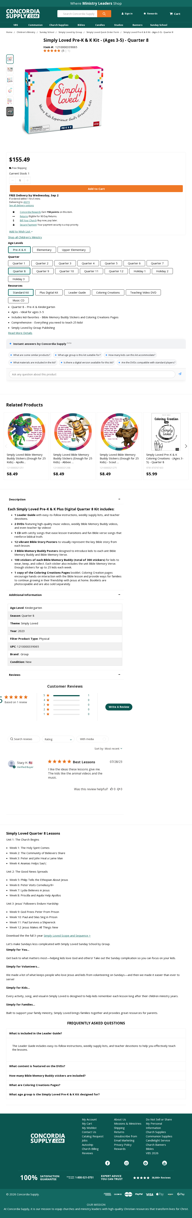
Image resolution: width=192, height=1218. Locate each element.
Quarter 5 (111, 263)
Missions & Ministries (127, 1123)
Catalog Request (93, 1136)
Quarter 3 (65, 263)
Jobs (85, 1140)
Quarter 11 (91, 271)
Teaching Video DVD (143, 292)
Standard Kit (21, 292)
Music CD (18, 300)
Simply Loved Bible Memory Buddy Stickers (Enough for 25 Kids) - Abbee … (72, 458)
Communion (35, 25)
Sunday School (158, 25)
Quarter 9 (42, 271)
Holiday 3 (19, 279)
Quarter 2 (42, 263)
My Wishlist (89, 1128)
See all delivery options (21, 205)
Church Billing (90, 1149)
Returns (119, 1132)
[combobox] (58, 739)
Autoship (87, 1144)
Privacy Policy (123, 1144)
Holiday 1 (140, 271)
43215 (26, 202)
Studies (118, 25)
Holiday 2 (162, 271)
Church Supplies (58, 25)
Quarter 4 (88, 263)
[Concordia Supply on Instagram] (126, 1163)
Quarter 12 (116, 271)
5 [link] (63, 50)
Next (185, 446)
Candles (100, 25)
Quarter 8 (19, 271)
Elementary (44, 250)
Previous (6, 446)
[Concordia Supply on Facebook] (107, 1163)
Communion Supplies (159, 1136)
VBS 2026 (152, 1153)
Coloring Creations (108, 292)
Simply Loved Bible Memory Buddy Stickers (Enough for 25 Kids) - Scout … (119, 458)
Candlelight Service (158, 1140)
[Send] (180, 374)
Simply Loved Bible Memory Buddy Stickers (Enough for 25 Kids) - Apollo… (26, 458)
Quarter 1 (19, 263)
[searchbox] (24, 739)
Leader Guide (77, 292)
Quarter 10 (66, 271)
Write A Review (119, 707)
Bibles (81, 25)
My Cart (87, 1123)
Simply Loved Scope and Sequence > (67, 935)
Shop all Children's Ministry (25, 237)
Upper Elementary (74, 250)
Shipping (119, 1128)
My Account (89, 1119)
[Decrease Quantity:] (12, 180)
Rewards (152, 13)
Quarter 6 (134, 263)
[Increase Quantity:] (27, 180)
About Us (120, 1119)
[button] (65, 499)
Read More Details (20, 333)
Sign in (128, 13)
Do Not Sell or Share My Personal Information (159, 1123)
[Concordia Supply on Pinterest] (145, 1163)
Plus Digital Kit (49, 292)
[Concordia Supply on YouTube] (164, 1163)
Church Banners (156, 1144)
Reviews (87, 1153)
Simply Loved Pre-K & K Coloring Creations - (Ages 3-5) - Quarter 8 (165, 458)
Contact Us (89, 1132)
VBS (16, 25)
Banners (137, 25)
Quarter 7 (157, 263)
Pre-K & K (19, 250)
